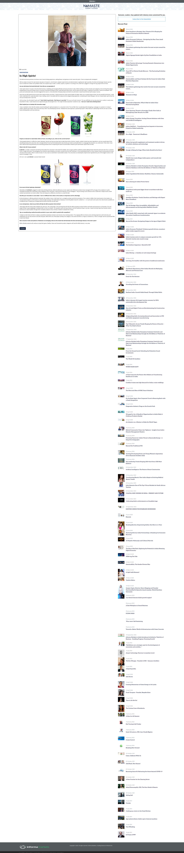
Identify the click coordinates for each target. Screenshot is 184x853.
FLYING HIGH (130, 613)
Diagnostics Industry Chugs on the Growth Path (140, 406)
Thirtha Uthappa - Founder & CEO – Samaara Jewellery (142, 661)
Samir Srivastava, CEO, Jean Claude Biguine (139, 732)
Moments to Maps (131, 95)
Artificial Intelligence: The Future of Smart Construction (143, 469)
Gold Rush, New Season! (133, 763)
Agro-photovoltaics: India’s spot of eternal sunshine (141, 819)
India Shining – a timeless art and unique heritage (141, 253)
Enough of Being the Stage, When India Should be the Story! (144, 150)
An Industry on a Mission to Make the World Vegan (141, 422)
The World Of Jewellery (133, 359)
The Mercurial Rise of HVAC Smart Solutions (139, 390)
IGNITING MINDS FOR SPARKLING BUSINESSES (141, 509)
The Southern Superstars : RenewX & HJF (138, 245)
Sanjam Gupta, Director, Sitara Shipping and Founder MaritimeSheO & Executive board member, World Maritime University (144, 590)
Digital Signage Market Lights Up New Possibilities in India (144, 55)
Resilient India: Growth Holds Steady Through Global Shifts (144, 292)
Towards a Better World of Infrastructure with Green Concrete (145, 629)
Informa (92, 1)
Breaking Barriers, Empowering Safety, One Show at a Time (144, 525)
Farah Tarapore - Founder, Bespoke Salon (138, 692)
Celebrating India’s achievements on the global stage (142, 501)
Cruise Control (130, 740)
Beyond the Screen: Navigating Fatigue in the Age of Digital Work (146, 221)
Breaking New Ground (133, 748)
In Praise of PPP (131, 835)
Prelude (128, 803)
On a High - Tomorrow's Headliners (136, 134)
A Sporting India (131, 669)
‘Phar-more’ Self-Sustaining (134, 621)
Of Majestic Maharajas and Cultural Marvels (139, 540)
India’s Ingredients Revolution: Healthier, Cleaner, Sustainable (145, 174)
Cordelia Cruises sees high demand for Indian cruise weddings (145, 382)
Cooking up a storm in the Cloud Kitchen (138, 811)
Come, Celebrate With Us (133, 756)
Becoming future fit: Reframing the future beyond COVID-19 (144, 771)
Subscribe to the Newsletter (142, 19)
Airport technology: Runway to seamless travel (140, 653)
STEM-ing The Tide (131, 556)
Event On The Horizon (133, 276)
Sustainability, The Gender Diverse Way (138, 564)
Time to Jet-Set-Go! (131, 700)
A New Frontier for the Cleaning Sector (138, 779)
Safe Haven (129, 676)
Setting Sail (129, 795)
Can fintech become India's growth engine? (139, 597)
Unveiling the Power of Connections (137, 284)
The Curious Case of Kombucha (135, 708)
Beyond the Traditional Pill (134, 446)
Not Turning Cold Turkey (133, 724)
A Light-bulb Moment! (132, 572)
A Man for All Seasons (132, 716)
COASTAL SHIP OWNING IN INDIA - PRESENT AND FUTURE (144, 493)
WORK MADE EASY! (132, 367)
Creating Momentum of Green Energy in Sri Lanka (141, 684)
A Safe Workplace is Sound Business (137, 605)
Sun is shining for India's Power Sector (137, 181)
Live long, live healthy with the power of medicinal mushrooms (145, 261)
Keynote (128, 517)
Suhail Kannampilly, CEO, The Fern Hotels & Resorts (142, 787)
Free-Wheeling (130, 827)
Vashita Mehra (130, 580)
